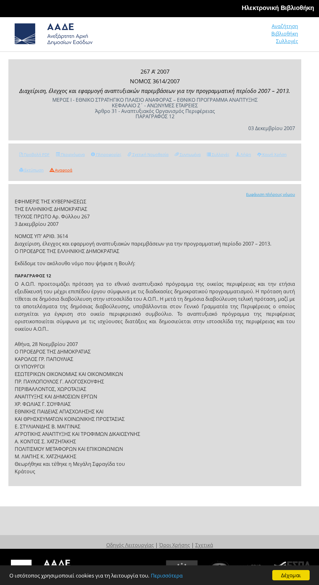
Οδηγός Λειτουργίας (130, 545)
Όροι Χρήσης (174, 545)
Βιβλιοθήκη (284, 33)
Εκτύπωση (33, 170)
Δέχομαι (291, 575)
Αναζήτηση (285, 26)
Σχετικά (204, 545)
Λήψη (245, 154)
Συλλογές (287, 41)
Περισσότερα (167, 575)
